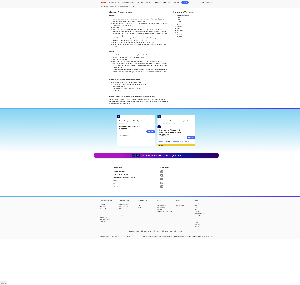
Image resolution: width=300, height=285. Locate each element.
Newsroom (197, 211)
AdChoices (210, 236)
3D (100, 215)
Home (102, 6)
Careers (196, 207)
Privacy (163, 236)
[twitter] (118, 236)
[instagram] (116, 236)
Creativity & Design (112, 2)
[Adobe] (103, 2)
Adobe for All (197, 224)
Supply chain (197, 217)
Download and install (161, 205)
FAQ (114, 183)
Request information (180, 205)
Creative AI (102, 204)
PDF (101, 213)
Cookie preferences (177, 236)
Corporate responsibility (200, 213)
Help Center (159, 203)
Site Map (203, 236)
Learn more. (123, 123)
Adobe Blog (197, 226)
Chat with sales (179, 203)
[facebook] (113, 236)
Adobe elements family (111, 6)
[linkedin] (121, 236)
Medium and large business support (164, 211)
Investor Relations (198, 215)
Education (140, 203)
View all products (103, 221)
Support (156, 2)
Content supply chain (123, 206)
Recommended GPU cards (120, 174)
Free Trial (176, 2)
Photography (102, 206)
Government (140, 207)
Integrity (196, 222)
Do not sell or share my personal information (191, 236)
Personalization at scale (124, 204)
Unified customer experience (125, 208)
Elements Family (166, 2)
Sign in (208, 2)
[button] (203, 2)
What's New (140, 2)
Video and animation (104, 210)
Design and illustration (105, 208)
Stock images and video (105, 219)
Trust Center (197, 220)
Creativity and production (124, 210)
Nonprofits (140, 205)
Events (196, 209)
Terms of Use (169, 236)
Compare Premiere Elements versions (124, 177)
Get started (116, 186)
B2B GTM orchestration (124, 213)
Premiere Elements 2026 (128, 2)
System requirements (119, 171)
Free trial (176, 155)
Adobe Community (161, 207)
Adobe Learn (159, 209)
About (196, 205)
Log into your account (199, 203)
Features (148, 2)
